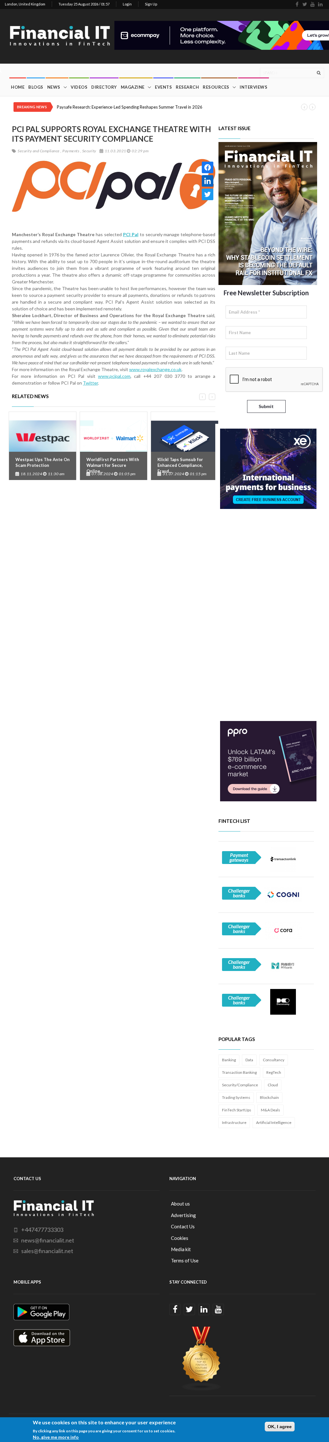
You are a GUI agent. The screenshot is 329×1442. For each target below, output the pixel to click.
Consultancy (273, 1059)
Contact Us (183, 1226)
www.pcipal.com (114, 376)
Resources (216, 87)
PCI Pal (130, 234)
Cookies (179, 1238)
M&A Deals (270, 1110)
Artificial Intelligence (273, 1122)
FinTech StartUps (236, 1110)
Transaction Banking (239, 1072)
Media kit (181, 1249)
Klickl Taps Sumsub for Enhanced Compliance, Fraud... (180, 465)
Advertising (183, 1215)
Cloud (273, 1084)
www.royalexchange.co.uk (155, 369)
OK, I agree (280, 1426)
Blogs (35, 87)
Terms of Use (185, 1260)
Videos (79, 87)
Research (187, 87)
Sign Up (151, 4)
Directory (104, 87)
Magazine (133, 87)
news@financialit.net (47, 1240)
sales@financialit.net (47, 1250)
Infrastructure (234, 1122)
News (53, 87)
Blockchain (269, 1097)
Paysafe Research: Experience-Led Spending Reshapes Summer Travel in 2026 (129, 107)
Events (163, 87)
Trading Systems (236, 1097)
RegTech (273, 1072)
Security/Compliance (240, 1084)
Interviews (253, 87)
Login (127, 4)
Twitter (90, 383)
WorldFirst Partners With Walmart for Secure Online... (112, 465)
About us (180, 1203)
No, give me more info (56, 1437)
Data (249, 1059)
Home (17, 87)
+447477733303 (42, 1229)
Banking (229, 1059)
